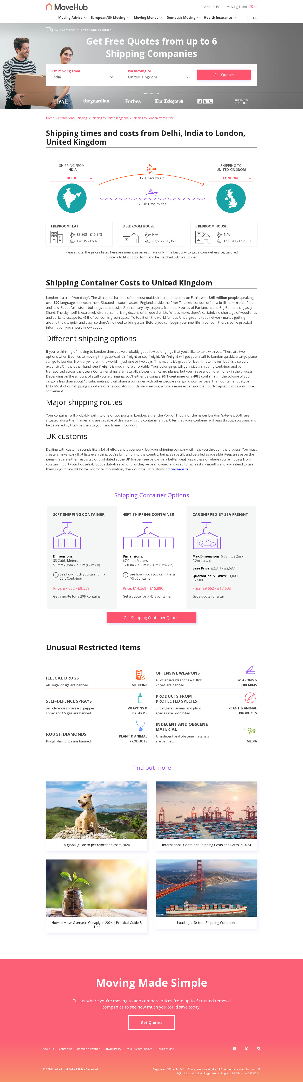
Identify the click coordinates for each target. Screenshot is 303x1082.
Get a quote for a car (208, 596)
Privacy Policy (113, 1049)
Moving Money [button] (146, 17)
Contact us (65, 1049)
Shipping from (72, 168)
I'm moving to (139, 71)
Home (50, 118)
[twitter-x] (246, 1049)
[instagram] (258, 1049)
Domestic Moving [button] (181, 17)
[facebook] (234, 1049)
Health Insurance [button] (218, 17)
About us (48, 1049)
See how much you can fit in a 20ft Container (80, 576)
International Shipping (72, 118)
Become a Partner (88, 1049)
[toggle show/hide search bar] (251, 17)
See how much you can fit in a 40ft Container (150, 576)
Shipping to (231, 168)
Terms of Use (165, 1049)
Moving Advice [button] (70, 17)
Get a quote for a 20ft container (77, 596)
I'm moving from (66, 71)
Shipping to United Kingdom (109, 118)
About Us (211, 7)
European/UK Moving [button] (108, 17)
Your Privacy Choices (139, 1049)
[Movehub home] (67, 6)
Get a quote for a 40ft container (147, 596)
